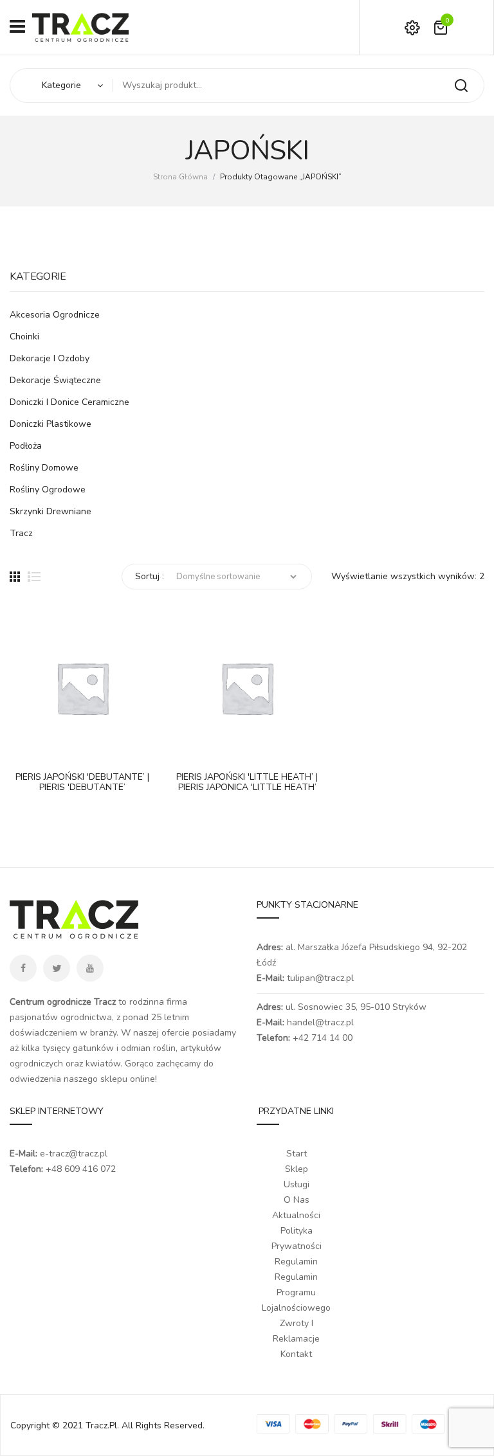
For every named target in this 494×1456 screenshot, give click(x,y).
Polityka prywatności (296, 1238)
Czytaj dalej (26, 747)
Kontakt (296, 1354)
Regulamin (296, 1261)
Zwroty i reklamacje (296, 1331)
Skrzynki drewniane (50, 511)
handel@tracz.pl (320, 1022)
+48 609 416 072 (81, 1169)
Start (296, 1153)
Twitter (56, 968)
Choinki (24, 336)
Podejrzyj (58, 747)
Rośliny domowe (44, 468)
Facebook (23, 968)
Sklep (296, 1169)
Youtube (90, 968)
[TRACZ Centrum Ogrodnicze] (80, 27)
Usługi (296, 1184)
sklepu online (127, 1079)
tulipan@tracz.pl (320, 978)
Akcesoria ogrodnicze (55, 315)
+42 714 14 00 (322, 1038)
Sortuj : (149, 576)
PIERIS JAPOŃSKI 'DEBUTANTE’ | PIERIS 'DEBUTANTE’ (82, 783)
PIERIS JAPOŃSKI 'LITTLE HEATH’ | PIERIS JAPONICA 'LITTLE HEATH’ (247, 783)
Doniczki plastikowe (50, 424)
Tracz (21, 533)
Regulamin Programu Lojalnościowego (296, 1292)
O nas (296, 1200)
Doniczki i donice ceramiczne (69, 402)
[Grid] (15, 576)
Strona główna (180, 177)
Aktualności (296, 1215)
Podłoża (26, 446)
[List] (34, 576)
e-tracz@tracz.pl (73, 1153)
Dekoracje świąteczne (55, 380)
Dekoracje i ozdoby (49, 358)
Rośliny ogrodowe (48, 489)
